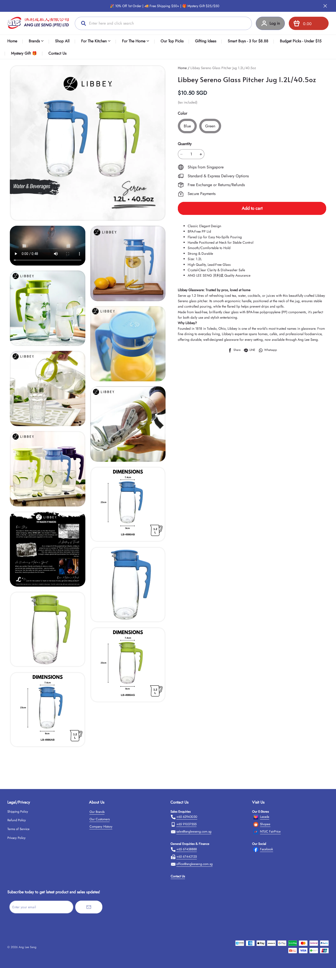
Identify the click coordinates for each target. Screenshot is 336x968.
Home (12, 41)
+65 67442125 (186, 856)
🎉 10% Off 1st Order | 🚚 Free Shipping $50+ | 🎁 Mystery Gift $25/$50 (164, 5)
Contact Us (57, 53)
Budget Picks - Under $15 (300, 41)
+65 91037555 (186, 824)
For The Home (133, 41)
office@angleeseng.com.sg (194, 864)
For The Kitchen (94, 41)
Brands (34, 41)
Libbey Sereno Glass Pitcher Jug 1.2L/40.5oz (223, 67)
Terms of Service (18, 829)
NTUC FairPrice (270, 831)
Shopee (265, 824)
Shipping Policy (17, 811)
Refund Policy (16, 820)
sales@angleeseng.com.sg (193, 831)
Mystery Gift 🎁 (24, 53)
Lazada (264, 816)
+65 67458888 (186, 849)
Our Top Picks (172, 41)
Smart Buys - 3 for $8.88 (248, 41)
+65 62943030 (186, 816)
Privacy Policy (16, 837)
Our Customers (100, 819)
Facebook (266, 849)
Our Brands (97, 811)
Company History (101, 826)
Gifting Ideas (205, 41)
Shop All (62, 41)
